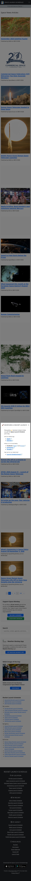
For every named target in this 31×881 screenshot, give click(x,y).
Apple (8, 439)
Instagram (10, 447)
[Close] (28, 425)
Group (22, 446)
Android (9, 440)
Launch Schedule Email (14, 454)
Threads (9, 449)
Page (14, 446)
